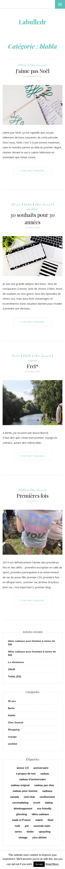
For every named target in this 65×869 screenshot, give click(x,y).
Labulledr (32, 22)
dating (49, 802)
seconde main (41, 825)
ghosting (21, 814)
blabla (23, 65)
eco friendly (44, 808)
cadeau (44, 773)
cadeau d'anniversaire (32, 779)
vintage (23, 837)
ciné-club (29, 796)
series (18, 831)
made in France (21, 819)
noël (17, 825)
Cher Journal (38, 65)
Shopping (14, 729)
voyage (32, 360)
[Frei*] (32, 402)
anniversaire (40, 767)
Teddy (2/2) (14, 676)
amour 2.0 (23, 767)
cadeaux (47, 790)
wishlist (32, 209)
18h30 (11, 669)
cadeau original (20, 785)
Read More (52, 864)
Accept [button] (39, 864)
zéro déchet (39, 837)
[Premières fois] (32, 532)
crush (36, 802)
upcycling (44, 831)
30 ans (16, 204)
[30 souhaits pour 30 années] (32, 255)
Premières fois (32, 495)
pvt (27, 825)
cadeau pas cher (44, 785)
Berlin (16, 355)
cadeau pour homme (25, 790)
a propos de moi (26, 773)
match (39, 819)
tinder (30, 831)
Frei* (32, 366)
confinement (47, 796)
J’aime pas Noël (33, 70)
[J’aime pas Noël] (32, 104)
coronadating (20, 802)
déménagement (23, 808)
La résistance (16, 662)
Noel (50, 819)
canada (14, 796)
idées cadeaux (40, 814)
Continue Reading (32, 170)
